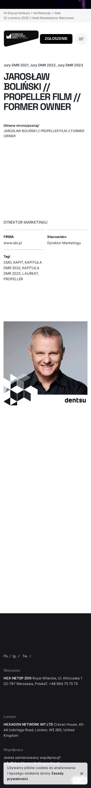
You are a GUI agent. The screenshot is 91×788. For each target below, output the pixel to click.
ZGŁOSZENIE (56, 38)
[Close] (81, 773)
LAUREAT (30, 273)
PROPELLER (13, 279)
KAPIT (18, 262)
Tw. (25, 656)
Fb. (6, 656)
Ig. (15, 656)
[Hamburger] (81, 39)
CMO (7, 262)
